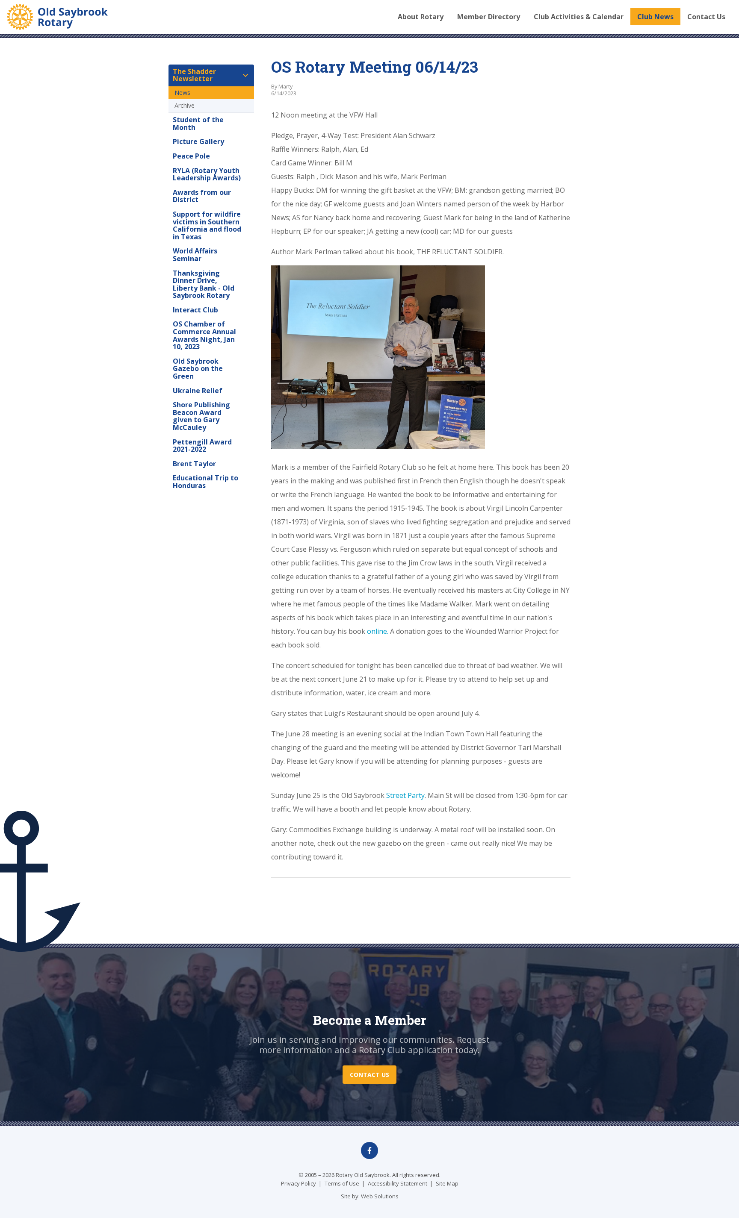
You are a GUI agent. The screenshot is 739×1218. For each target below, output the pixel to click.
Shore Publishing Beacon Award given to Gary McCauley (201, 416)
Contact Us (706, 16)
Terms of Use (342, 1183)
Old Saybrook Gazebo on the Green (198, 368)
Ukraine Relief (197, 390)
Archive (184, 105)
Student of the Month (198, 123)
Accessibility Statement (397, 1183)
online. (377, 631)
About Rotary (420, 16)
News (182, 92)
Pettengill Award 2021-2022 (202, 445)
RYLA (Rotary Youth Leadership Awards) (207, 174)
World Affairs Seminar (195, 254)
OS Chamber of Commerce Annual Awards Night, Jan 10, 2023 (204, 335)
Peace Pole (191, 156)
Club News (655, 16)
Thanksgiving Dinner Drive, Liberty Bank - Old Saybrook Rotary (203, 284)
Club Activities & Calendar (579, 16)
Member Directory (488, 16)
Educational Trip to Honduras (205, 481)
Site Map (447, 1183)
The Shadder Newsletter (194, 75)
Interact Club (195, 310)
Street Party (405, 795)
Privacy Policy (298, 1183)
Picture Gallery (198, 141)
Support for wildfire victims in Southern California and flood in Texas (207, 225)
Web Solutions (380, 1196)
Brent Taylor (194, 463)
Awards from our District (202, 196)
